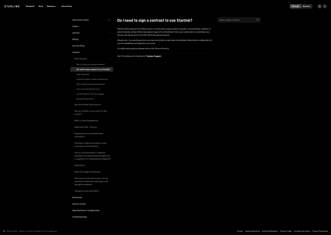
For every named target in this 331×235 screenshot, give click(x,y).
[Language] (320, 6)
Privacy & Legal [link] (286, 231)
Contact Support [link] (154, 56)
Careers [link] (240, 231)
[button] (91, 26)
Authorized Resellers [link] (270, 231)
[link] (12, 6)
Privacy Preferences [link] (320, 231)
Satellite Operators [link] (252, 231)
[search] (257, 20)
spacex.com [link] (53, 231)
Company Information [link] (302, 231)
